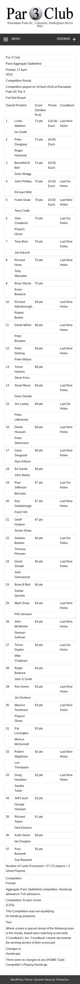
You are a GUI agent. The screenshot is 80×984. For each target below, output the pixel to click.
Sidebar (63, 38)
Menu (16, 38)
